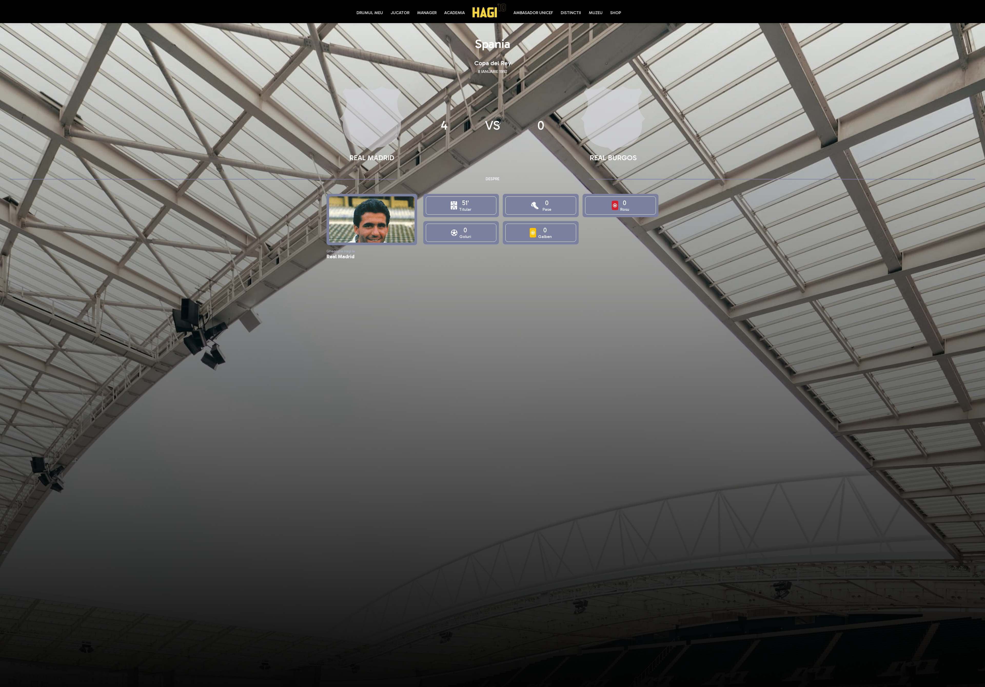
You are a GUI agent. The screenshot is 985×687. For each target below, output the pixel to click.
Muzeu (596, 12)
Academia (454, 12)
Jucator (400, 12)
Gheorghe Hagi (489, 10)
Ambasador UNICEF (533, 12)
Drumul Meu (370, 12)
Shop (615, 12)
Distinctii (571, 12)
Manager (427, 12)
